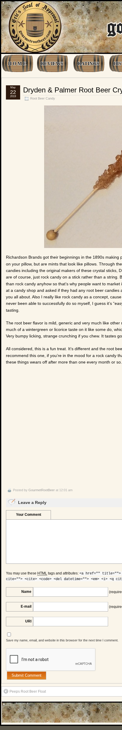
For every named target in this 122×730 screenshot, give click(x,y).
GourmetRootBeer (41, 490)
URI (28, 621)
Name (26, 592)
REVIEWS (52, 63)
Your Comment (28, 515)
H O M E (17, 63)
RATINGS (88, 63)
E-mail (26, 606)
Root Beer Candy (42, 98)
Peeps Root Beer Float (27, 691)
